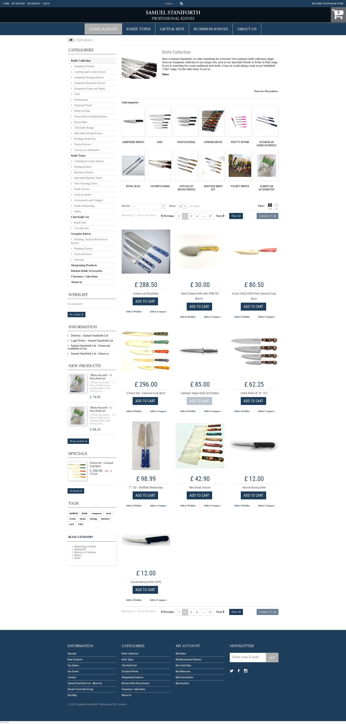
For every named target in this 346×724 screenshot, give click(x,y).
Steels (77, 211)
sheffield (73, 513)
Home (6, 3)
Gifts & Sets (172, 29)
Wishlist (78, 294)
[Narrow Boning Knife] (254, 446)
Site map (72, 695)
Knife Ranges (103, 29)
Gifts (77, 558)
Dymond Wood (213, 142)
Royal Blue (133, 186)
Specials (77, 453)
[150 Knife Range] (159, 166)
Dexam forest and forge (80, 689)
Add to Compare (158, 311)
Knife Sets (80, 222)
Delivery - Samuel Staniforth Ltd (89, 335)
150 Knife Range (160, 186)
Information (82, 326)
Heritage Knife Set (213, 188)
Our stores (73, 671)
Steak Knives (81, 189)
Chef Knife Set (80, 217)
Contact (72, 677)
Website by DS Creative (113, 704)
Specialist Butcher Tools (88, 177)
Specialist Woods (241, 62)
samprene (97, 513)
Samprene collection (184, 62)
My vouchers (182, 683)
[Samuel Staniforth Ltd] (173, 15)
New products (84, 365)
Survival (79, 259)
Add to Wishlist (133, 311)
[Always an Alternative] (266, 166)
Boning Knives (83, 166)
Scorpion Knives (211, 29)
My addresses (183, 671)
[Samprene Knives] (133, 121)
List (276, 209)
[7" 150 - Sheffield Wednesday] (146, 446)
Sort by (126, 205)
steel (71, 524)
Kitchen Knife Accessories (86, 270)
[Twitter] (231, 671)
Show (172, 205)
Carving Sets (81, 228)
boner (83, 518)
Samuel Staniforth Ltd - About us (89, 353)
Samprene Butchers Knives (89, 82)
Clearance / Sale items (84, 276)
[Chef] (159, 121)
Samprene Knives (133, 142)
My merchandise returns (188, 659)
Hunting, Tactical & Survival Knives (89, 241)
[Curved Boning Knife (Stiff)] (146, 540)
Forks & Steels (82, 194)
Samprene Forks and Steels (89, 88)
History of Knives (85, 552)
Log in (46, 3)
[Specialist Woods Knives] (186, 166)
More (165, 74)
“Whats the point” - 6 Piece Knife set (100, 409)
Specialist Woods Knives (187, 188)
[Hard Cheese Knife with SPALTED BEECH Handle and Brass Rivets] (200, 252)
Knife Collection (81, 60)
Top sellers (73, 665)
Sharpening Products (84, 265)
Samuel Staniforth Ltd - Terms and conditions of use (89, 347)
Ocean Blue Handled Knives (267, 144)
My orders (181, 653)
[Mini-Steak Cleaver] (200, 446)
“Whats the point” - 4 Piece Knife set (100, 377)
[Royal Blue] (133, 166)
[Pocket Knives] (239, 166)
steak (108, 513)
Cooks (72, 518)
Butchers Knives (83, 172)
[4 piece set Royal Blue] (146, 252)
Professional (186, 142)
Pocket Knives (240, 186)
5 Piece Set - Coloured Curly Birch (101, 464)
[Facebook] (239, 671)
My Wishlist (34, 3)
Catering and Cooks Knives (90, 71)
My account (18, 3)
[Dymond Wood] (213, 121)
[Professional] (186, 121)
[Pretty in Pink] (239, 121)
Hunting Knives (83, 248)
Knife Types (138, 29)
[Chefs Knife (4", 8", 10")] (254, 351)
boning (93, 518)
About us (247, 29)
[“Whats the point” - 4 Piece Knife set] (77, 383)
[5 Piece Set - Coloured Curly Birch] (146, 351)
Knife (85, 513)
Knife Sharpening (84, 205)
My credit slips (183, 665)
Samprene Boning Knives (89, 77)
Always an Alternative (266, 188)
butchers (105, 518)
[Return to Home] (71, 40)
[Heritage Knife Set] (213, 166)
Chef (160, 142)
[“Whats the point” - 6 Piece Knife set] (77, 416)
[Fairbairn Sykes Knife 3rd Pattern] (200, 351)
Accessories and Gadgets (88, 200)
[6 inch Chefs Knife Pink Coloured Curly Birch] (254, 252)
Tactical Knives (83, 254)
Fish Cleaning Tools (85, 183)
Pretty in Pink (262, 62)
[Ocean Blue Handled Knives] (266, 121)
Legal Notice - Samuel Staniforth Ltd (91, 340)
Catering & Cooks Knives (89, 161)
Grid (270, 209)
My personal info (184, 677)
